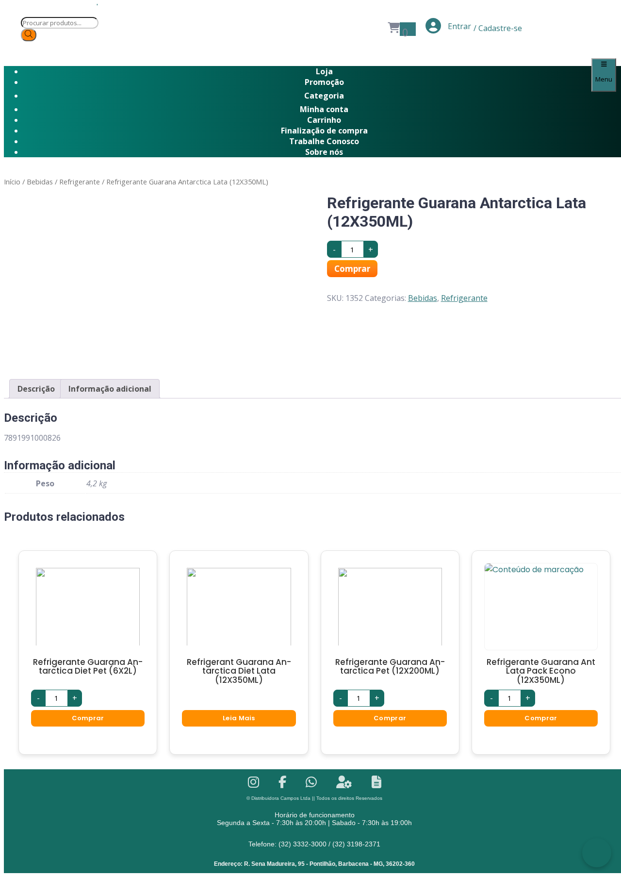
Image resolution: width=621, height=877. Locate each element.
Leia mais (239, 718)
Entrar (458, 26)
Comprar (352, 268)
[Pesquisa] (28, 35)
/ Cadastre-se (498, 28)
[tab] (36, 388)
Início (12, 181)
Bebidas (40, 181)
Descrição (36, 388)
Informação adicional (109, 388)
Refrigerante (79, 181)
